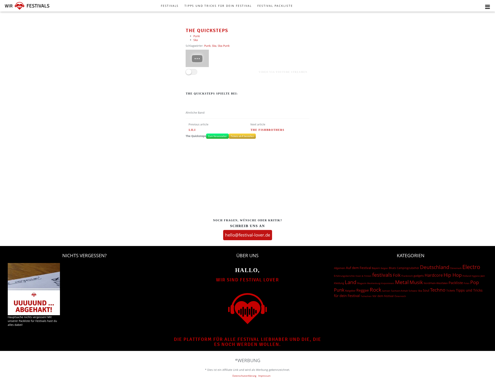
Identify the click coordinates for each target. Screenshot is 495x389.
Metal (402, 282)
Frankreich (407, 275)
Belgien (384, 268)
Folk (397, 275)
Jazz (482, 275)
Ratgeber (350, 290)
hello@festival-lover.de (247, 235)
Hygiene (476, 275)
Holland (467, 275)
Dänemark (456, 268)
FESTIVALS (170, 6)
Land (350, 282)
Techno (438, 290)
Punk (196, 36)
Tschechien (366, 296)
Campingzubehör (408, 268)
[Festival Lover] (27, 9)
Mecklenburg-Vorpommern (380, 283)
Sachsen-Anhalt (399, 290)
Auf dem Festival (358, 267)
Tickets (450, 290)
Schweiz (413, 290)
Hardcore (434, 275)
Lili (192, 130)
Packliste (456, 282)
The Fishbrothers (267, 130)
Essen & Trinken (363, 275)
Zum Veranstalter (217, 136)
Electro (471, 267)
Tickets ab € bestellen (242, 136)
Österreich (400, 296)
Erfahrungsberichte (344, 275)
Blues (392, 268)
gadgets (419, 275)
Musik (416, 282)
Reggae (362, 290)
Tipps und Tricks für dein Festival (218, 6)
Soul (426, 290)
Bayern (376, 268)
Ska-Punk (224, 46)
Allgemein (339, 268)
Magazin (361, 283)
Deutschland (434, 267)
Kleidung (339, 283)
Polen (466, 283)
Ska (195, 40)
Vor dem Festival (383, 296)
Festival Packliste (275, 6)
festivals (382, 274)
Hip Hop (453, 275)
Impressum (264, 375)
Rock (375, 289)
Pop (474, 282)
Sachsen (386, 290)
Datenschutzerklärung (244, 375)
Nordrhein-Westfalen (436, 283)
